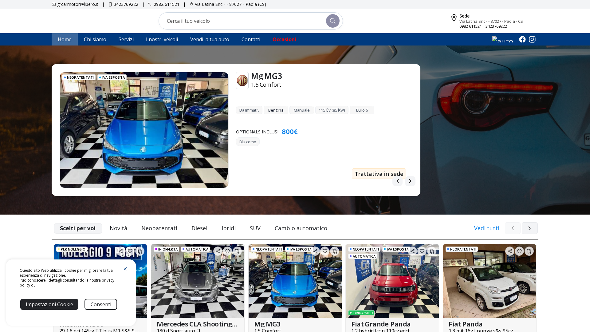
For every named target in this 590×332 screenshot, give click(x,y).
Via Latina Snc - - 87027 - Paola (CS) (230, 4)
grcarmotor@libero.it (77, 4)
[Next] (410, 181)
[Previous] (397, 181)
